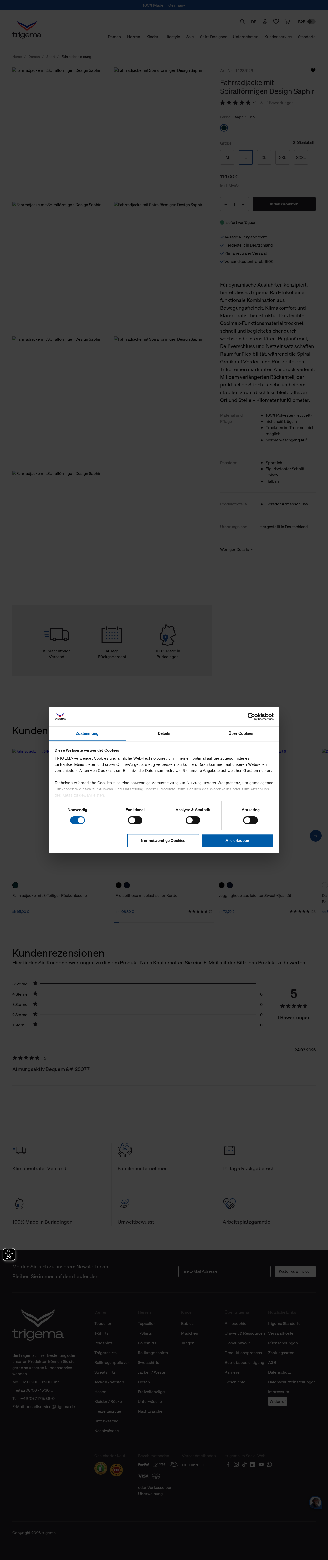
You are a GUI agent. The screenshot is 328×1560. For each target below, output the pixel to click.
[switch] (135, 820)
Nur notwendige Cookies (163, 840)
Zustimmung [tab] (87, 733)
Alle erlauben (237, 840)
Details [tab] (164, 733)
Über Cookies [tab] (241, 733)
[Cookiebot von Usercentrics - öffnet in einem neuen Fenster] (251, 716)
